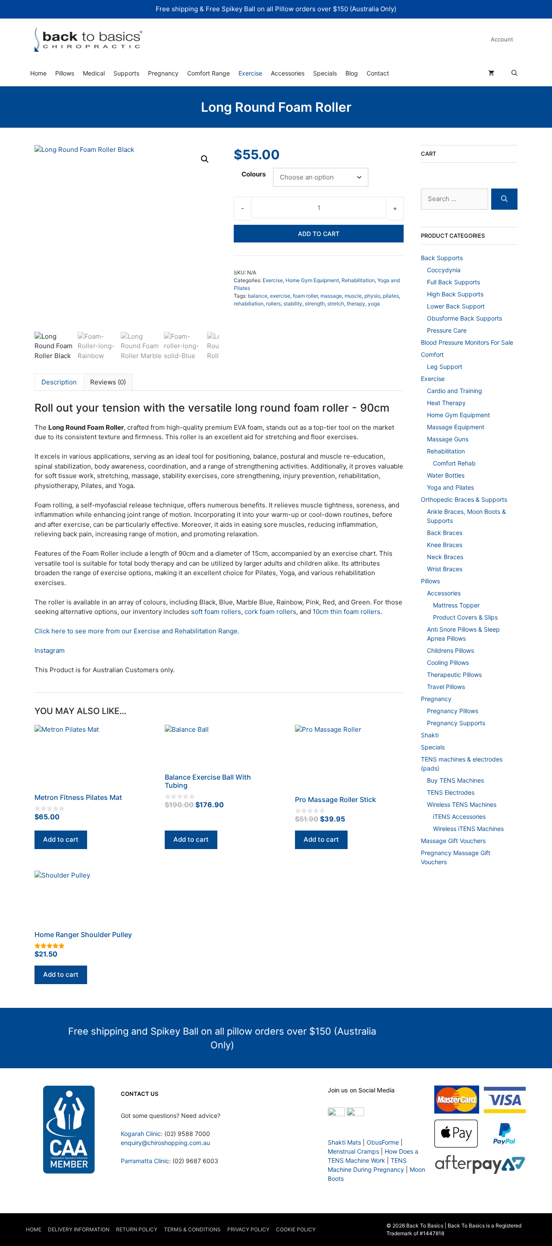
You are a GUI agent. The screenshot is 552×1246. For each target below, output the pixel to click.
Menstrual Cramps (353, 1151)
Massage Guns (447, 439)
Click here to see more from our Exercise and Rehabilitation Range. (136, 631)
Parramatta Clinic (145, 1160)
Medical (94, 73)
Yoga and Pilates (450, 487)
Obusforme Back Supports (464, 318)
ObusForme (383, 1142)
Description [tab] (59, 382)
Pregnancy (163, 73)
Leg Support (444, 366)
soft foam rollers (216, 611)
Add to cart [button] (60, 839)
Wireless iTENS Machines (468, 828)
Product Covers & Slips (465, 617)
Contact (378, 73)
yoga (374, 303)
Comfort (432, 354)
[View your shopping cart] (491, 73)
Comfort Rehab (454, 463)
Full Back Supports (453, 282)
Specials (325, 73)
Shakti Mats (344, 1142)
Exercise (250, 73)
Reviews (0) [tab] (108, 382)
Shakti (430, 735)
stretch (335, 303)
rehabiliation (248, 303)
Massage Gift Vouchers (453, 840)
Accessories (287, 73)
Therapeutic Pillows (454, 674)
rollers (273, 303)
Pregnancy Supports (456, 723)
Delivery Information (79, 1229)
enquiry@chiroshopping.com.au (165, 1142)
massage (331, 296)
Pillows (64, 73)
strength (315, 303)
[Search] (504, 199)
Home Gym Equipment (312, 280)
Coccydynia (444, 270)
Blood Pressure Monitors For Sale (467, 342)
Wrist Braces (444, 569)
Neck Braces (445, 556)
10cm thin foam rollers (346, 611)
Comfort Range (208, 73)
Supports (126, 73)
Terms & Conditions (192, 1229)
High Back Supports (455, 294)
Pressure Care (447, 330)
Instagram (49, 650)
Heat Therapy (446, 402)
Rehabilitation (358, 280)
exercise (280, 296)
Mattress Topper (456, 605)
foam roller (305, 296)
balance (257, 296)
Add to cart (318, 233)
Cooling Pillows (448, 662)
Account (502, 39)
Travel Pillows (446, 686)
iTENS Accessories (459, 816)
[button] (205, 159)
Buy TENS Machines (455, 780)
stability (292, 303)
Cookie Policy (296, 1229)
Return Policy (136, 1229)
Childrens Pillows (450, 650)
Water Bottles (445, 475)
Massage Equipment (455, 427)
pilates (391, 296)
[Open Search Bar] (514, 73)
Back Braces (444, 532)
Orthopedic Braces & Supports (464, 499)
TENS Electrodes (450, 792)
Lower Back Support (456, 306)
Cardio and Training (454, 390)
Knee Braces (444, 544)
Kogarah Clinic (141, 1133)
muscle (353, 296)
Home (38, 73)
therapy (356, 303)
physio (372, 296)
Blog (351, 73)
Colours (254, 174)
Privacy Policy (248, 1229)
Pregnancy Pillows (452, 710)
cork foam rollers (270, 611)
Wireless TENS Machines (461, 804)
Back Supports (442, 257)
